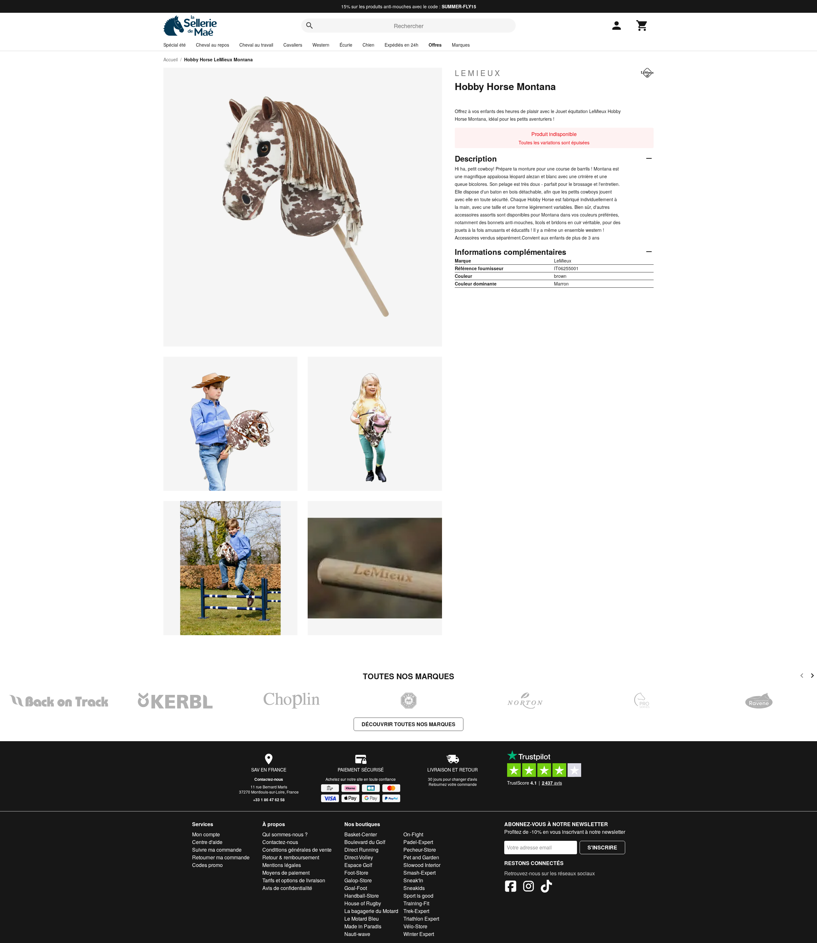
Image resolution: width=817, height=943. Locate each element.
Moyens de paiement (286, 872)
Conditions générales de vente (297, 849)
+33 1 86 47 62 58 (269, 799)
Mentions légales (281, 865)
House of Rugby (362, 903)
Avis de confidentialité (287, 888)
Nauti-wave (357, 934)
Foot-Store (356, 872)
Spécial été (174, 45)
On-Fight (413, 834)
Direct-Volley (358, 857)
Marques (461, 45)
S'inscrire (602, 847)
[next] (812, 676)
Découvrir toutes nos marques (408, 724)
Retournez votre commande (453, 784)
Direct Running (361, 849)
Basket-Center (360, 834)
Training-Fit (416, 903)
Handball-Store (361, 895)
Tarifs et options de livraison (293, 880)
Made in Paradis (362, 926)
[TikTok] (546, 887)
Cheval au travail (256, 45)
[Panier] (642, 25)
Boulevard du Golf (364, 842)
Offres (435, 45)
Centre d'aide (207, 842)
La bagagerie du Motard (371, 911)
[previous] (801, 676)
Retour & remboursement (290, 857)
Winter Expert (418, 934)
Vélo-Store (415, 926)
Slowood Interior (421, 865)
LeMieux (478, 73)
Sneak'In (413, 880)
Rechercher (408, 25)
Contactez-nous (268, 779)
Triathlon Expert (421, 918)
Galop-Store (358, 880)
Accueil (170, 59)
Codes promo (207, 865)
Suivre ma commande (217, 849)
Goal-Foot (355, 888)
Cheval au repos (212, 45)
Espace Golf (358, 865)
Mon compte (206, 834)
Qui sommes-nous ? (285, 834)
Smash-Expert (419, 872)
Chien (368, 45)
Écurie (346, 45)
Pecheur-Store (419, 849)
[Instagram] (528, 887)
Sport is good (418, 895)
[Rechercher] (309, 26)
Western (320, 45)
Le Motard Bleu (361, 918)
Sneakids (414, 888)
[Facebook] (510, 887)
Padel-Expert (418, 842)
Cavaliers (292, 45)
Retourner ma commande (221, 857)
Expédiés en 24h (401, 45)
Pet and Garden (421, 857)
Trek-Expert (416, 911)
